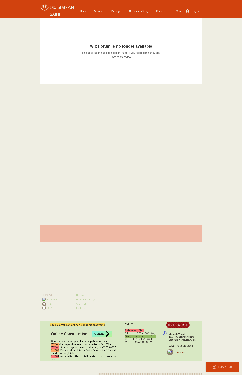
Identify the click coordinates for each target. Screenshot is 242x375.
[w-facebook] (43, 299)
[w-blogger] (44, 307)
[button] (57, 308)
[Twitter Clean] (44, 304)
